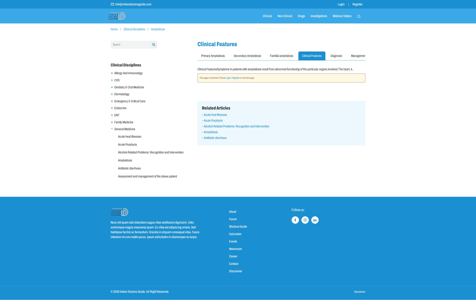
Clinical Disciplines (134, 29)
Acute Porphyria (127, 144)
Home (114, 29)
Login (341, 4)
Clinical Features (312, 56)
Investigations (319, 16)
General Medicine (124, 129)
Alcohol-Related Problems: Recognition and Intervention (151, 152)
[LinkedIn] (315, 220)
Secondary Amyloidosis (247, 56)
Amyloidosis (158, 29)
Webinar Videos (342, 16)
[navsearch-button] (359, 16)
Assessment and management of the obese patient (147, 176)
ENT (117, 115)
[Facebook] (295, 220)
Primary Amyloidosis (213, 56)
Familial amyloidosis (281, 56)
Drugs (301, 16)
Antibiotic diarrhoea (129, 168)
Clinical (267, 16)
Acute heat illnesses (129, 136)
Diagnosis (336, 56)
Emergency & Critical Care (129, 101)
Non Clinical (285, 16)
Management (359, 56)
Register (358, 4)
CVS (117, 80)
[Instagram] (305, 220)
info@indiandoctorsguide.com (133, 4)
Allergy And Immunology (128, 73)
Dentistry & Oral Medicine (129, 87)
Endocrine (120, 108)
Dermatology (121, 94)
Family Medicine (123, 122)
